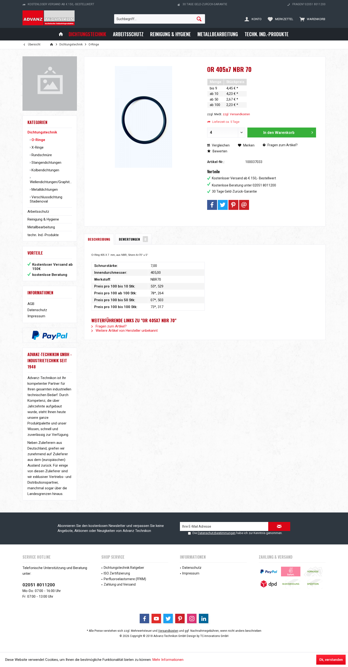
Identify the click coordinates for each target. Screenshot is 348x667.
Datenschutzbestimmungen (217, 533)
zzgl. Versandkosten (236, 114)
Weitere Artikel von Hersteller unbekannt (126, 330)
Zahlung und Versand (120, 584)
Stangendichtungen (46, 162)
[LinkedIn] (203, 618)
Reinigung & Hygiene (43, 219)
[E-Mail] (244, 205)
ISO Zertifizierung (117, 573)
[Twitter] (223, 205)
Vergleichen (220, 145)
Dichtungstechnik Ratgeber (124, 568)
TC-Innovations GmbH (214, 636)
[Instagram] (191, 618)
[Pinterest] (233, 205)
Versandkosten (168, 630)
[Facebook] (212, 205)
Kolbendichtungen (45, 170)
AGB (30, 304)
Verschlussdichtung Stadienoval (46, 199)
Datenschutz (37, 310)
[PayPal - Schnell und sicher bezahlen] (50, 335)
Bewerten (219, 151)
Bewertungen (132, 239)
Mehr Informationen (167, 660)
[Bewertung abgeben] (261, 75)
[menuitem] (311, 19)
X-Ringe (37, 147)
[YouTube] (156, 618)
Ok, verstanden (331, 660)
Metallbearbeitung (41, 227)
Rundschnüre (41, 155)
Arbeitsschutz (38, 211)
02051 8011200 (38, 584)
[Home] (60, 34)
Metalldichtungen (44, 189)
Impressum (36, 316)
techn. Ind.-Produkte (43, 235)
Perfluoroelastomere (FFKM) (125, 579)
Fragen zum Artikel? (282, 145)
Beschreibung (99, 239)
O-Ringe (38, 140)
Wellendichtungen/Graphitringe (51, 182)
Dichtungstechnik (42, 132)
